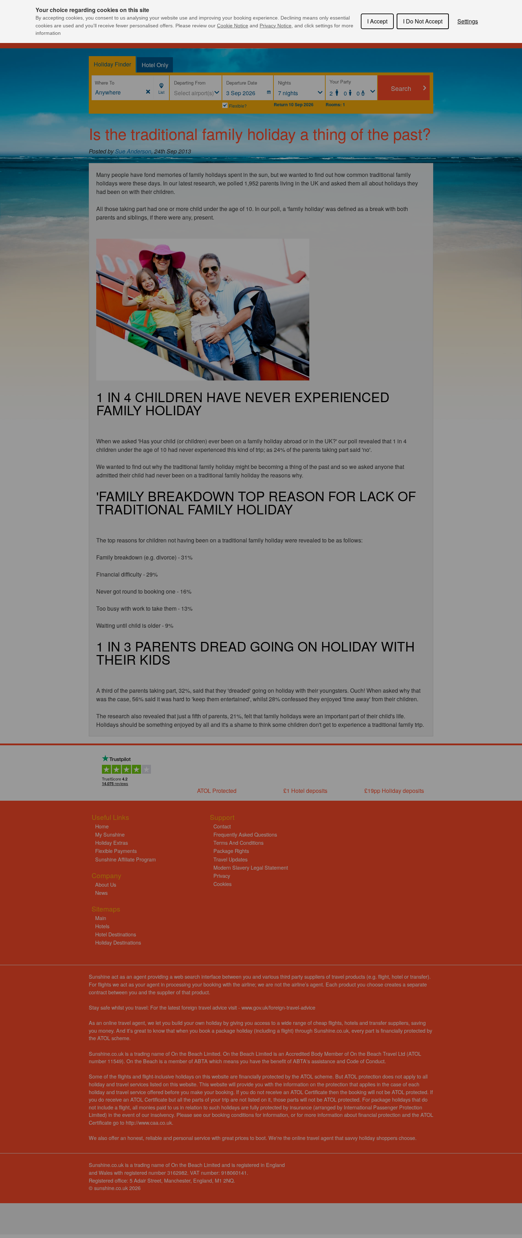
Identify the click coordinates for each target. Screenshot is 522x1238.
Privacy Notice (276, 25)
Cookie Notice (232, 25)
